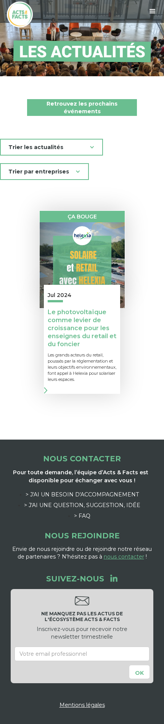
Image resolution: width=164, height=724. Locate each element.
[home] (18, 14)
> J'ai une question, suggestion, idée (82, 505)
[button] (152, 11)
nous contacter (124, 556)
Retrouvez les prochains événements (82, 107)
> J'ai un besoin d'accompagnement (82, 494)
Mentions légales (82, 705)
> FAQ (82, 515)
